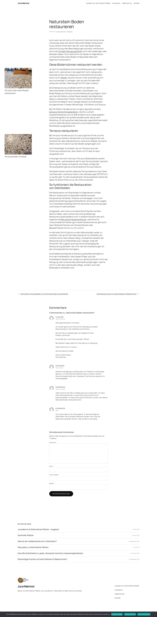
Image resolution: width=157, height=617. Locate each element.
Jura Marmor (23, 3)
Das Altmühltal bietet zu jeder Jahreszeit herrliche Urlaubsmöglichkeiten (50, 553)
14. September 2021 (134, 541)
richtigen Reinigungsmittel (70, 51)
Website (51, 483)
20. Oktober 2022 (60, 408)
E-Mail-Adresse (54, 475)
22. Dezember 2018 (134, 559)
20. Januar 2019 (135, 553)
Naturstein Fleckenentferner (73, 219)
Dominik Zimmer (61, 31)
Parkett (64, 77)
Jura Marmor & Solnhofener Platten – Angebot (38, 529)
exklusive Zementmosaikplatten (63, 112)
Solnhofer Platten (26, 535)
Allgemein (70, 31)
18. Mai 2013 (136, 529)
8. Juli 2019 (136, 547)
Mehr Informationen (144, 614)
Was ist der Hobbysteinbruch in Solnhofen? (37, 541)
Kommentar (53, 442)
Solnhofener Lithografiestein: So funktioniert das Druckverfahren (44, 294)
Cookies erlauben (117, 614)
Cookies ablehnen (130, 614)
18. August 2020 (60, 365)
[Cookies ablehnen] (155, 614)
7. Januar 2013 (135, 535)
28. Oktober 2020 (60, 387)
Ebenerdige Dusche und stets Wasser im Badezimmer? (117, 294)
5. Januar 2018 (60, 317)
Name (51, 466)
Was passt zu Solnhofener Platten (33, 547)
